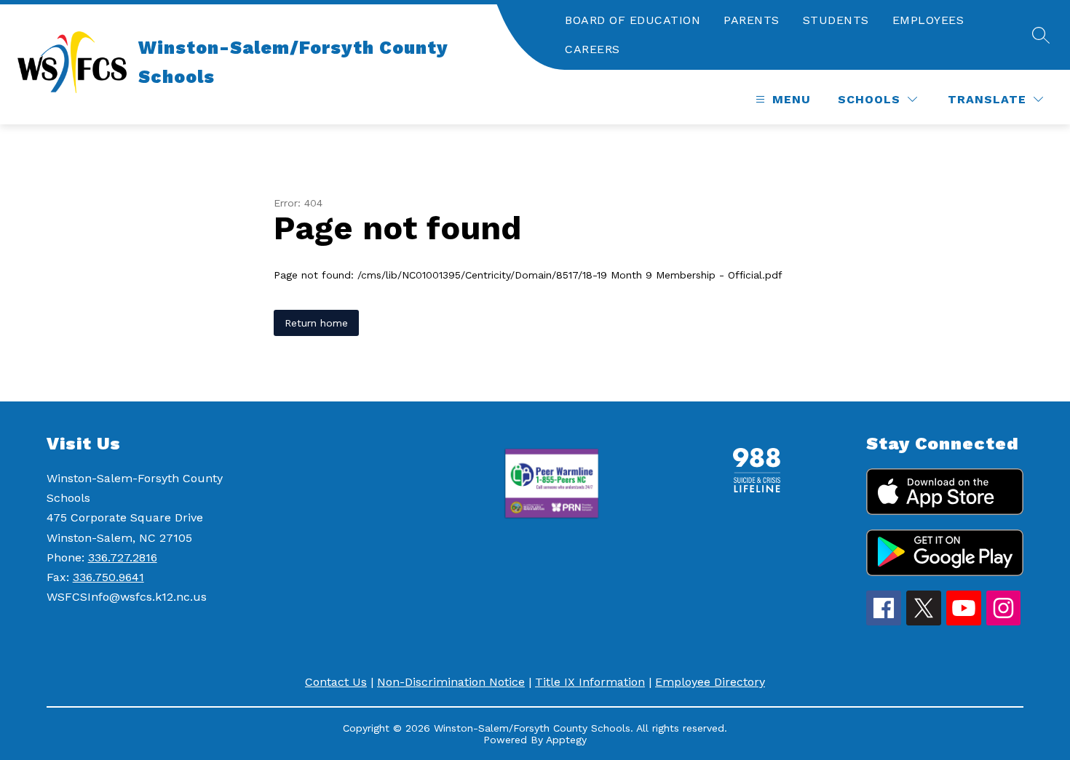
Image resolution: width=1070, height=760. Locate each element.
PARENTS (752, 20)
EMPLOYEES (928, 20)
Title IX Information (590, 682)
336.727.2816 (122, 557)
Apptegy (566, 739)
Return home (316, 323)
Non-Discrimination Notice (451, 682)
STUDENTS (836, 20)
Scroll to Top (1005, 363)
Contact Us (336, 682)
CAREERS (592, 49)
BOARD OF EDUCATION (632, 20)
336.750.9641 (108, 577)
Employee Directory (710, 682)
